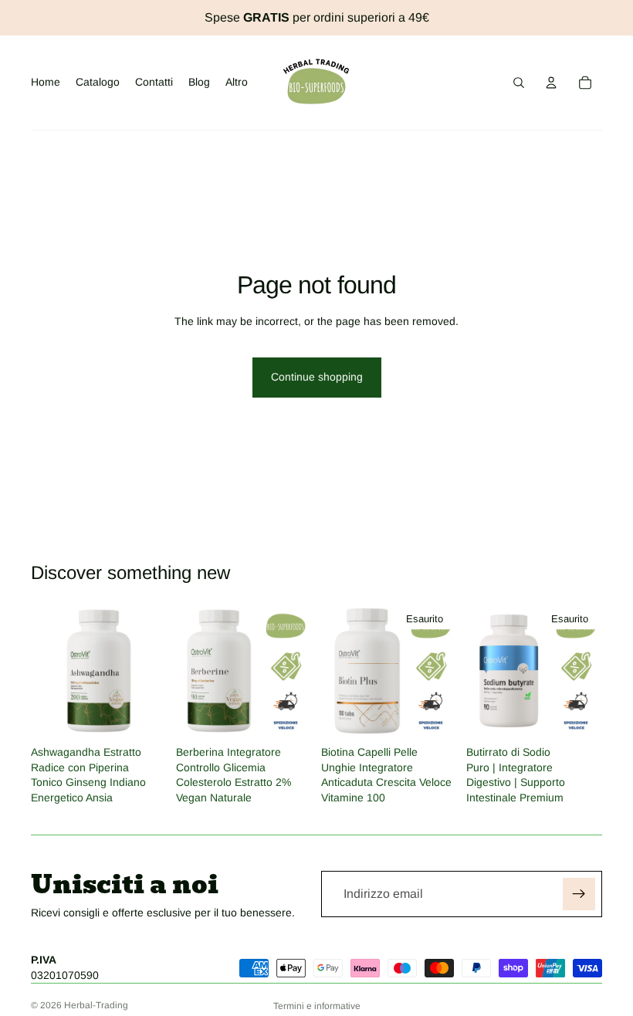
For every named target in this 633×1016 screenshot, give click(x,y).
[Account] (551, 83)
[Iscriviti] (579, 894)
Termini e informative (317, 1006)
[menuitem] (237, 82)
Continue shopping (317, 377)
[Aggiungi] (143, 715)
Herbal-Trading (96, 1005)
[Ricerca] (519, 83)
